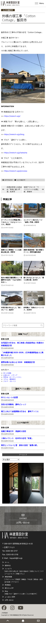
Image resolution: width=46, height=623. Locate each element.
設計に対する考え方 (11, 571)
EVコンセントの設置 (9, 397)
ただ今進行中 (8, 10)
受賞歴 (18, 579)
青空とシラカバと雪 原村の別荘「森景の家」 (20, 445)
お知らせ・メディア (10, 375)
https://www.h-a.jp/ (12, 116)
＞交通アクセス (8, 547)
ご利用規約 (4, 613)
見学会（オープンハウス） (12, 377)
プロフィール (9, 579)
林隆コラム (20, 574)
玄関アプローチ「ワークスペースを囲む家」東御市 (31, 189)
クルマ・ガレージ (9, 381)
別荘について (34, 571)
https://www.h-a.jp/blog (14, 134)
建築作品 (8, 565)
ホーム (7, 562)
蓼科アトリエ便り (23, 389)
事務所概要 (8, 577)
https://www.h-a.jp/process (15, 171)
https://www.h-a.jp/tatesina (15, 152)
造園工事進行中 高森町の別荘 (13, 431)
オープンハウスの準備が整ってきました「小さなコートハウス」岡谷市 (11, 222)
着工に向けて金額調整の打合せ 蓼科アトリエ (20, 411)
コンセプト (8, 568)
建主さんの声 (9, 588)
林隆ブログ (23, 334)
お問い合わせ (9, 600)
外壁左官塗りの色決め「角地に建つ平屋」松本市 (14, 189)
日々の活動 (7, 373)
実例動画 (8, 585)
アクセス (15, 582)
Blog (6, 591)
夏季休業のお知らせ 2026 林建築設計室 (18, 362)
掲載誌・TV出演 (27, 579)
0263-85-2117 (12, 551)
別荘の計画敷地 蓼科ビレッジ (13, 404)
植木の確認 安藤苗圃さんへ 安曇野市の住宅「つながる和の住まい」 (11, 280)
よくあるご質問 (10, 597)
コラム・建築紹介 (9, 379)
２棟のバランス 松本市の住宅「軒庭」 (17, 438)
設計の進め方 (24, 571)
